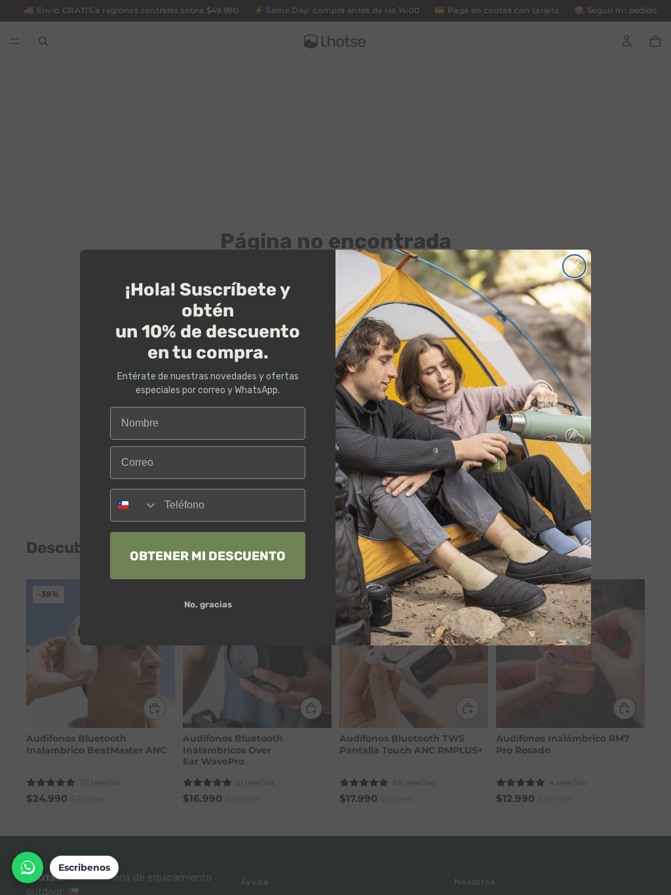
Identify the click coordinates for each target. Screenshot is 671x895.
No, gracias (208, 604)
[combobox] (134, 505)
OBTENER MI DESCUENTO (208, 555)
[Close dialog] (574, 266)
